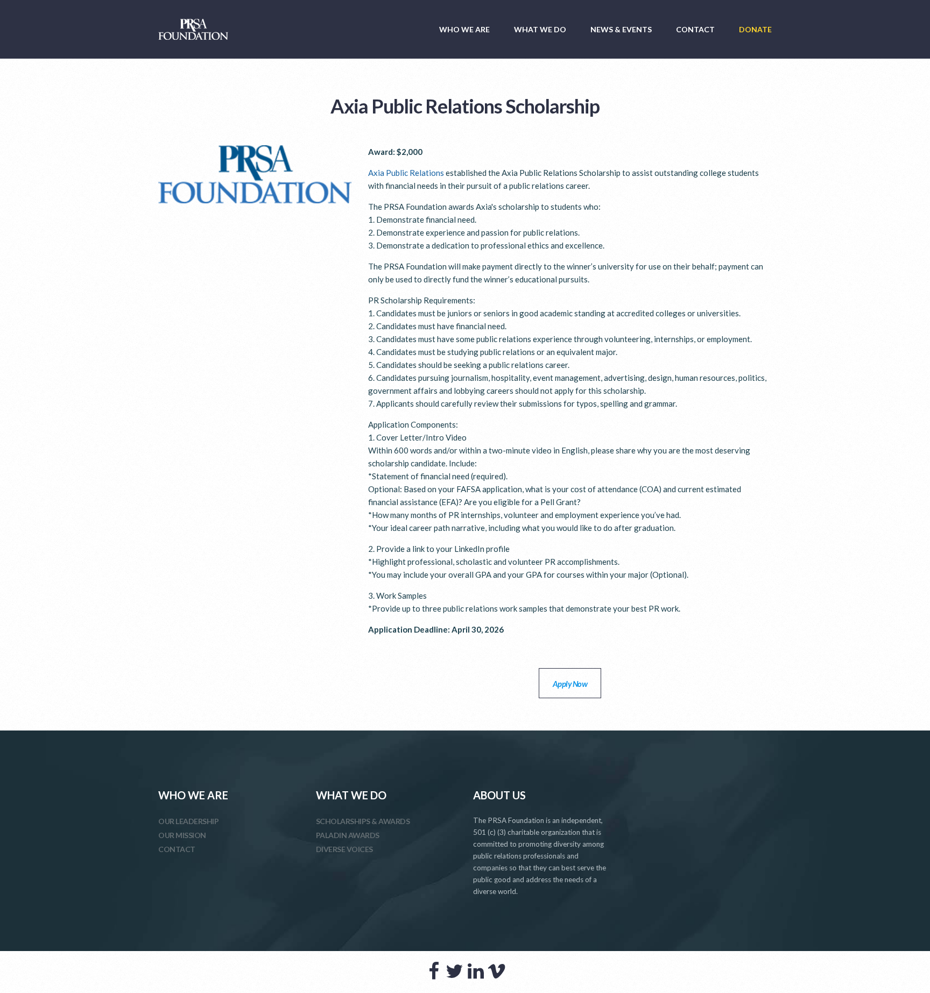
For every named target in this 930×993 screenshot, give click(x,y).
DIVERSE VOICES (344, 849)
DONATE (755, 29)
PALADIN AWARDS (347, 835)
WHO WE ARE (464, 29)
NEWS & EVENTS (621, 29)
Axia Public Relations (406, 173)
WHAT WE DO (540, 29)
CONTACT (695, 29)
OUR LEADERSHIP (188, 821)
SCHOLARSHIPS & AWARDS (363, 821)
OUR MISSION (182, 835)
